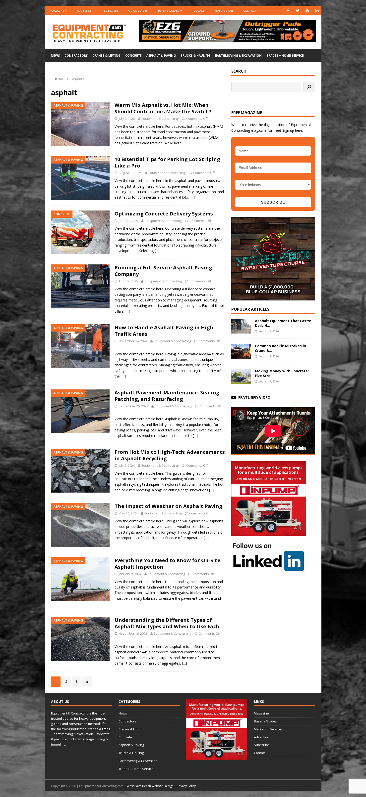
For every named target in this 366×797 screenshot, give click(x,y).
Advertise (84, 10)
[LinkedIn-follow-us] (268, 569)
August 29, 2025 (130, 172)
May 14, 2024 (128, 513)
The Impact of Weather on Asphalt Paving (168, 506)
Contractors (76, 55)
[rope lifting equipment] (268, 533)
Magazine (57, 10)
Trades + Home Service (285, 55)
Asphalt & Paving (161, 55)
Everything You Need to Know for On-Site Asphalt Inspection (167, 563)
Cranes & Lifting (106, 55)
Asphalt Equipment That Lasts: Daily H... (283, 323)
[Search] (309, 86)
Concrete (133, 55)
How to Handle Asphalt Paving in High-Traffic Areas (165, 330)
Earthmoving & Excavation (238, 55)
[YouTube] (307, 10)
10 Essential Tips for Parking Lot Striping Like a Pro (167, 162)
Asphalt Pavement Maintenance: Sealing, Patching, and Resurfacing (168, 395)
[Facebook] (288, 10)
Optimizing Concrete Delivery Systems (164, 213)
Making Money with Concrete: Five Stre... (282, 373)
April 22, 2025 (128, 220)
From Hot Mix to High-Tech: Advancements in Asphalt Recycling (170, 455)
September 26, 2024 (133, 406)
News (55, 55)
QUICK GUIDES (137, 10)
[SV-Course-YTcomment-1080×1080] (273, 297)
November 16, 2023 (133, 633)
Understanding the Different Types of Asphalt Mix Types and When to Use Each (167, 623)
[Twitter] (297, 10)
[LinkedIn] (317, 10)
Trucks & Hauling (195, 55)
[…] (185, 143)
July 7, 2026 (127, 118)
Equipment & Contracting (160, 118)
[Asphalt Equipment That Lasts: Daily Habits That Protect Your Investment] (241, 326)
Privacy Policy (186, 786)
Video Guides (223, 10)
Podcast (198, 10)
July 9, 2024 (127, 465)
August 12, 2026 (268, 331)
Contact (249, 10)
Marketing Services (268, 729)
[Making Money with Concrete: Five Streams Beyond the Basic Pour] (241, 376)
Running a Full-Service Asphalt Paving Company (163, 270)
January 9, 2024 (130, 574)
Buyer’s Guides (168, 10)
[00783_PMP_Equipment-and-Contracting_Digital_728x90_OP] (227, 39)
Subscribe (111, 10)
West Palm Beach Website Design (150, 786)
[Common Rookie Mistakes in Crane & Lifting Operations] (241, 351)
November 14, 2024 (133, 341)
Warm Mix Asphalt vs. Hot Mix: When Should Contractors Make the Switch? (163, 108)
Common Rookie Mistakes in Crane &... (280, 348)
